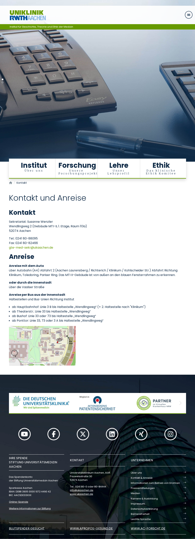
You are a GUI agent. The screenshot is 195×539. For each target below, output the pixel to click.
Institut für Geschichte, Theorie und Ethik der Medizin (41, 27)
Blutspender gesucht (27, 528)
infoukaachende (81, 490)
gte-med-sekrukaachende (31, 247)
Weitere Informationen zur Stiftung (30, 508)
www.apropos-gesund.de (91, 528)
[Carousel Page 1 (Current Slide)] (2, 79)
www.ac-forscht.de (148, 528)
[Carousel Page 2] (2, 82)
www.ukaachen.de (81, 494)
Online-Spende (18, 501)
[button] (14, 403)
